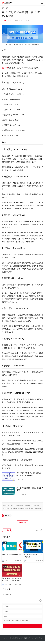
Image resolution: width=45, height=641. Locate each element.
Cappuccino (6, 20)
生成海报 (8, 530)
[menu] (42, 3)
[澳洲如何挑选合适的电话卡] (12, 546)
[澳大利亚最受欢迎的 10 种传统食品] (33, 546)
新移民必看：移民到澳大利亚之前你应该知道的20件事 (11, 579)
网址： (6, 616)
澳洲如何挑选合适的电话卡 (11, 555)
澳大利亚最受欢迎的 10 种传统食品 (33, 556)
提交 (22, 626)
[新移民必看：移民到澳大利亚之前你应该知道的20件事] (12, 570)
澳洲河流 (5, 68)
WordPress (39, 638)
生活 (27, 20)
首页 (3, 8)
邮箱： (6, 611)
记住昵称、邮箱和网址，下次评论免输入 (17, 620)
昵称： (6, 606)
